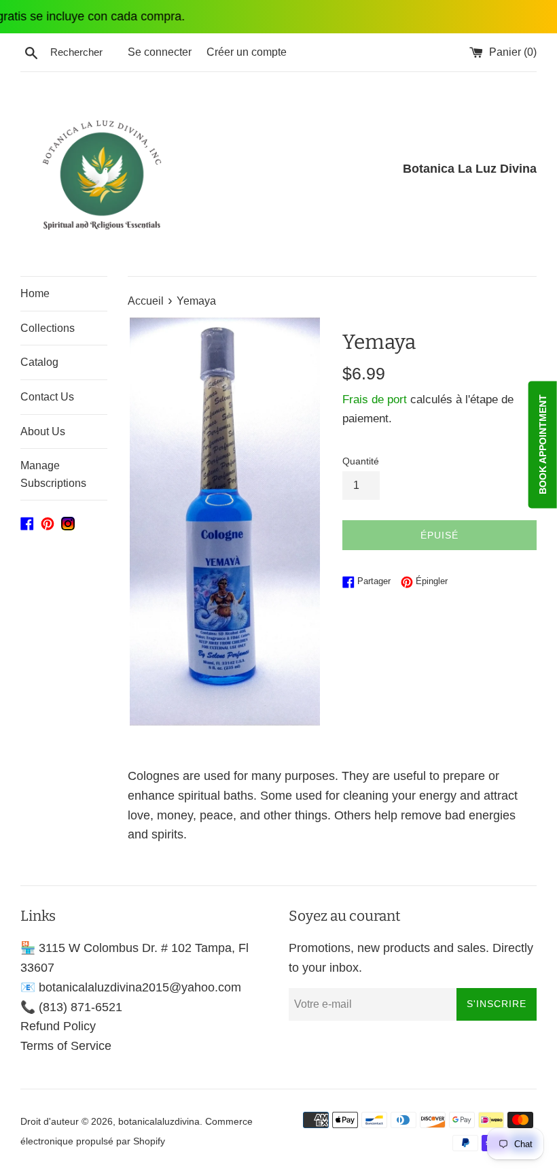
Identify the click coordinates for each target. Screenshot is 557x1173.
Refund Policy (58, 1026)
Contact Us (47, 397)
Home (35, 293)
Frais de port (374, 399)
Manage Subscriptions (53, 474)
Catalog (39, 362)
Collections (47, 328)
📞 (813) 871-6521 (71, 1007)
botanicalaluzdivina (159, 1121)
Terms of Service (65, 1046)
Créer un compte (246, 52)
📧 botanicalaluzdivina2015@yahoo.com (130, 987)
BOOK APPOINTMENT (542, 444)
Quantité (360, 461)
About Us (42, 431)
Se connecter (160, 52)
